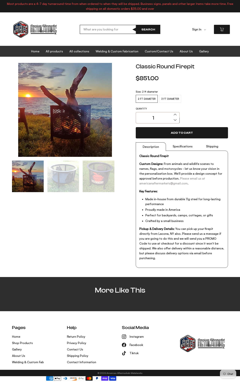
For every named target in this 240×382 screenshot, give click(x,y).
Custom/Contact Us (159, 51)
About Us (186, 51)
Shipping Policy (77, 356)
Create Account (203, 35)
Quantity (141, 108)
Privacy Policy (76, 343)
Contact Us (75, 349)
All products (54, 51)
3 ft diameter (170, 98)
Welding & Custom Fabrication (117, 51)
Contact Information (81, 362)
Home (35, 51)
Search (148, 29)
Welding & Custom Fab (28, 362)
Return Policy (76, 336)
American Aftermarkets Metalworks (124, 373)
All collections (79, 51)
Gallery (204, 51)
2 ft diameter (147, 98)
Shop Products (22, 343)
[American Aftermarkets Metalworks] (35, 29)
